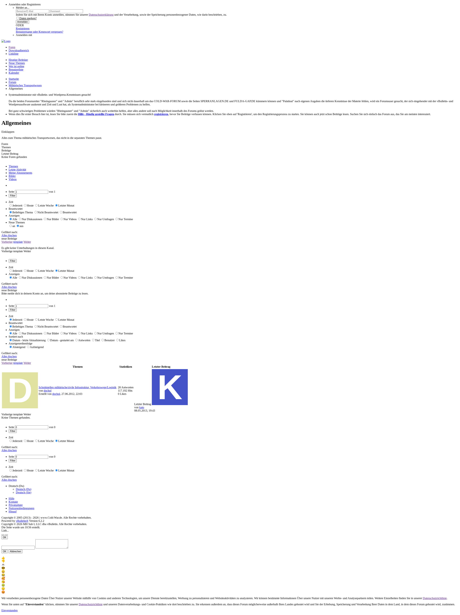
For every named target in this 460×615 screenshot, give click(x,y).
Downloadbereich (19, 50)
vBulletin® (22, 520)
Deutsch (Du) (23, 489)
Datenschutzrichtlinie (435, 598)
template (18, 241)
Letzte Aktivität (17, 169)
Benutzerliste (16, 69)
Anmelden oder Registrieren (25, 4)
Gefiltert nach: (9, 232)
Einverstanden (9, 610)
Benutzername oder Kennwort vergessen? (39, 31)
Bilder (12, 176)
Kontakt (13, 501)
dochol (47, 390)
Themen (13, 166)
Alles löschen (9, 235)
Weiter (27, 241)
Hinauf (13, 511)
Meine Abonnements (20, 172)
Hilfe (11, 498)
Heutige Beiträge (18, 59)
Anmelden (22, 22)
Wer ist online (16, 66)
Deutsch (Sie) (23, 492)
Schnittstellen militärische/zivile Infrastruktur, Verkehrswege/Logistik (77, 387)
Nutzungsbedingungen (21, 508)
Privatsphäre (16, 505)
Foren (12, 47)
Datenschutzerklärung (101, 14)
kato (141, 407)
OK (4, 537)
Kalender (14, 72)
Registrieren (22, 28)
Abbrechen (15, 551)
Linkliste (14, 53)
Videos (13, 179)
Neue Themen (17, 63)
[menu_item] (230, 558)
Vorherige (7, 241)
